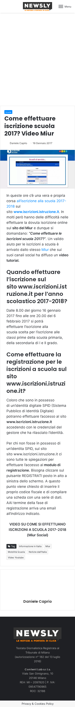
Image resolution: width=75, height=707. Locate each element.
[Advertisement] (37, 58)
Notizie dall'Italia (38, 551)
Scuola (8, 112)
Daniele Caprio (18, 143)
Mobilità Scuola (16, 551)
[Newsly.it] (37, 6)
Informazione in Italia (30, 546)
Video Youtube (16, 557)
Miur (45, 250)
